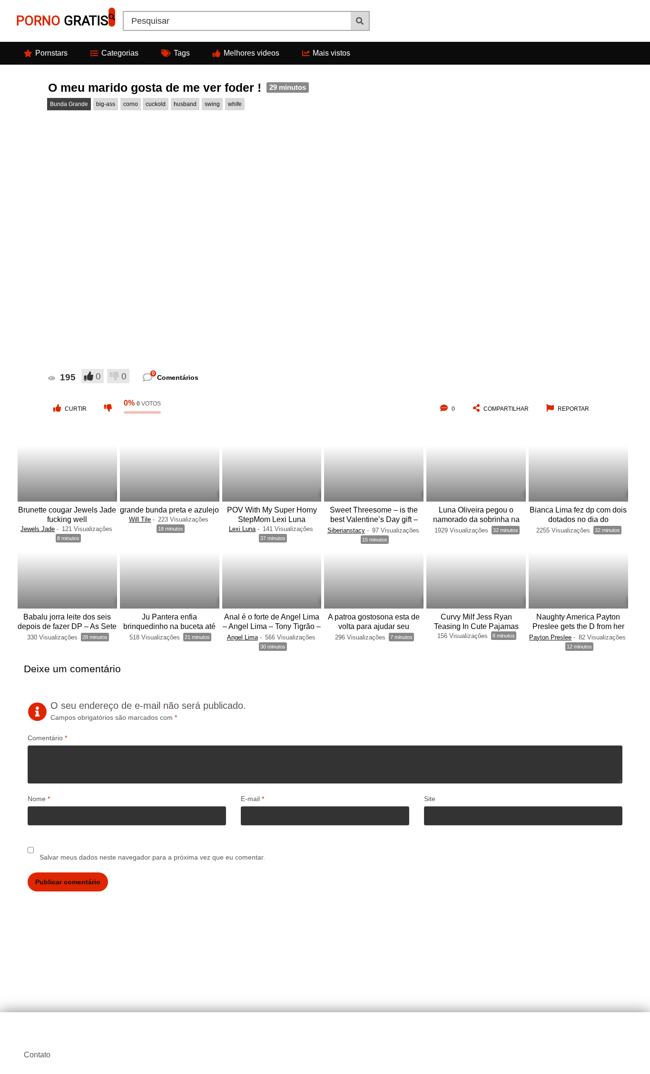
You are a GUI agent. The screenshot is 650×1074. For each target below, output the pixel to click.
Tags (182, 53)
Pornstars (51, 53)
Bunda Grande (69, 104)
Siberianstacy (346, 530)
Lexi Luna (242, 528)
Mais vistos (331, 53)
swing (212, 104)
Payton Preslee (550, 637)
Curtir (76, 409)
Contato (37, 1055)
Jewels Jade (37, 528)
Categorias (119, 53)
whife (235, 104)
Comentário (47, 738)
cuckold (156, 104)
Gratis (62, 21)
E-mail (252, 799)
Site (429, 799)
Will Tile (140, 519)
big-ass (105, 104)
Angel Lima (242, 637)
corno (130, 104)
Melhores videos (251, 53)
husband (185, 104)
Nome (39, 799)
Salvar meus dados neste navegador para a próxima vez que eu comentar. (152, 857)
